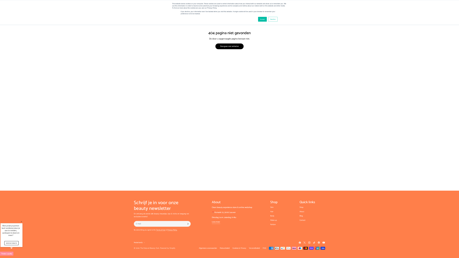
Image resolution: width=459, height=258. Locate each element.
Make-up (273, 220)
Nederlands (138, 242)
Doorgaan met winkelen (229, 46)
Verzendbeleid (254, 248)
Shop (301, 207)
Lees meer (216, 221)
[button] (14, 254)
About (302, 211)
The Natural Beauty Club (149, 248)
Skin (271, 207)
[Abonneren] (187, 223)
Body (272, 215)
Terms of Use (161, 230)
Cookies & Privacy (239, 248)
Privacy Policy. (172, 230)
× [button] (21, 221)
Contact (303, 220)
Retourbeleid (225, 248)
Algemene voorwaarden (208, 248)
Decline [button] (273, 19)
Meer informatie (11, 243)
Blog (301, 215)
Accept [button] (262, 19)
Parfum (273, 224)
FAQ (264, 248)
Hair (271, 211)
